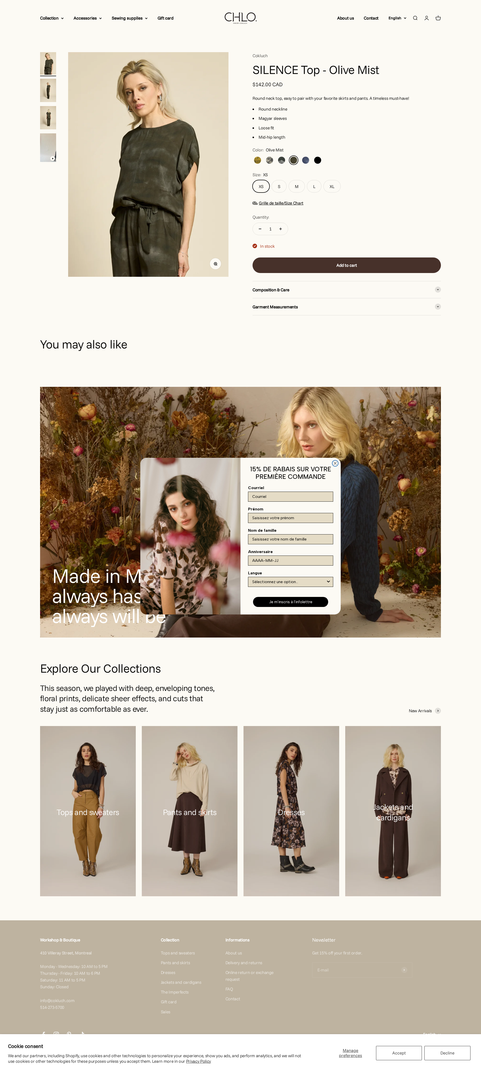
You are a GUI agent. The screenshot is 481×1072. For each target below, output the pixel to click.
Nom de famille (262, 530)
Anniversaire (260, 551)
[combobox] (289, 582)
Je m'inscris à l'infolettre (290, 601)
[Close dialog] (335, 463)
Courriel (256, 487)
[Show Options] (328, 582)
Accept (399, 1052)
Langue (255, 573)
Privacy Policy (198, 1061)
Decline (447, 1052)
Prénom (255, 509)
